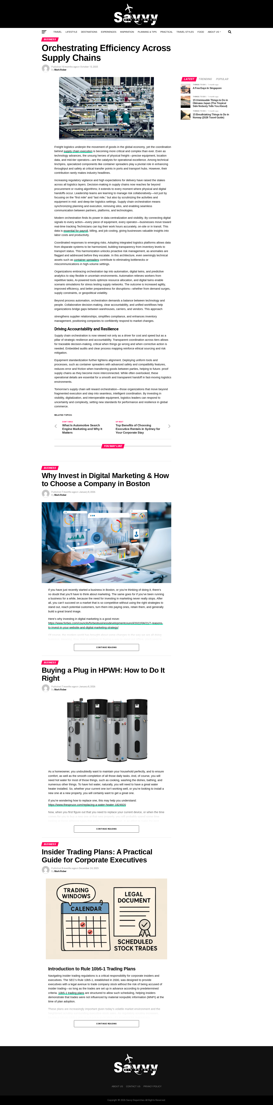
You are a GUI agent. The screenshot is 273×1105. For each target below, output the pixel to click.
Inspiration (127, 32)
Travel (57, 32)
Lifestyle (71, 32)
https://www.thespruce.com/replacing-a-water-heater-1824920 (87, 804)
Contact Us (133, 1086)
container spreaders (86, 259)
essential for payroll (76, 230)
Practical (166, 32)
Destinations (89, 32)
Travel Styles (185, 32)
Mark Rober (60, 70)
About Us (213, 32)
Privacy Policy (152, 1086)
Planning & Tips (147, 32)
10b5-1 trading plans (71, 993)
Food (200, 32)
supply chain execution (78, 151)
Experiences (108, 32)
